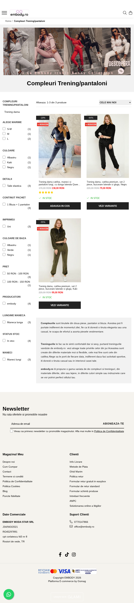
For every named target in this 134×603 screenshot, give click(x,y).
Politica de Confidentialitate (109, 431)
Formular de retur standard (85, 486)
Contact (7, 471)
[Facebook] (60, 555)
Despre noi (9, 461)
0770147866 (80, 522)
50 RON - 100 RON (18, 273)
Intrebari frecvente (80, 496)
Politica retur (76, 476)
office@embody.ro (83, 526)
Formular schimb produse (84, 491)
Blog (5, 491)
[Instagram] (74, 555)
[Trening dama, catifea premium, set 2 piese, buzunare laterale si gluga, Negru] (107, 146)
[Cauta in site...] (125, 13)
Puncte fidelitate (11, 496)
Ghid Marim (76, 471)
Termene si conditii (13, 476)
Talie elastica (14, 185)
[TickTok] (67, 555)
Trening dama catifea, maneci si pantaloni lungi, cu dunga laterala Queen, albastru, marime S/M (59, 183)
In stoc (10, 340)
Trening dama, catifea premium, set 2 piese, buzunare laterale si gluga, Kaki (58, 287)
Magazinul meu (13, 454)
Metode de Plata (79, 466)
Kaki (9, 162)
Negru (10, 167)
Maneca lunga (15, 322)
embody (11, 303)
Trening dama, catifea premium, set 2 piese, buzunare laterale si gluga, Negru (107, 183)
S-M (9, 129)
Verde (10, 250)
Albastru (11, 157)
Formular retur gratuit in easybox (88, 481)
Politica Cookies (11, 486)
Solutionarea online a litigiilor (85, 505)
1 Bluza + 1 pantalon (18, 204)
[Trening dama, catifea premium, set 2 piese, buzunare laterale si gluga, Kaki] (59, 250)
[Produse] (5, 13)
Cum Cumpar (10, 466)
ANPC (73, 501)
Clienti (74, 454)
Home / (9, 21)
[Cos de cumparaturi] (130, 13)
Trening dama (12, 111)
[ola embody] (67, 51)
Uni (9, 226)
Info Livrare (76, 461)
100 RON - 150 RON (18, 281)
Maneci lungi (14, 359)
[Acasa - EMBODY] (24, 13)
